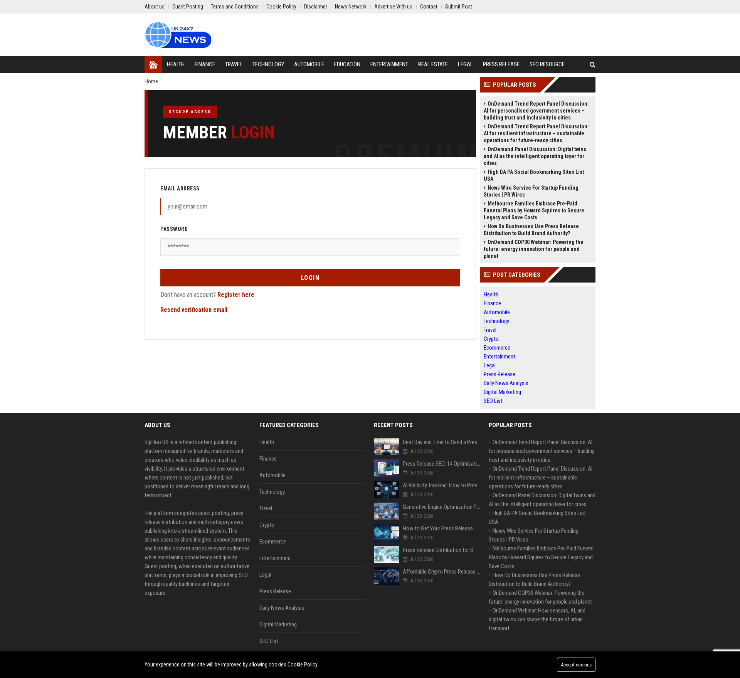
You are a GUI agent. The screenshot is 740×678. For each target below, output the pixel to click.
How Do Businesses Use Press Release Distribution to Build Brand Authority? (531, 229)
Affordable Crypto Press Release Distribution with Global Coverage (442, 571)
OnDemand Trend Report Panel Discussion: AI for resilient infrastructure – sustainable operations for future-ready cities (536, 133)
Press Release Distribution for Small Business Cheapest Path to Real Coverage (442, 550)
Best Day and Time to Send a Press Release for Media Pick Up (442, 442)
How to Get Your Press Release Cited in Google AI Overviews (442, 528)
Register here (235, 294)
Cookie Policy (303, 664)
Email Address (180, 188)
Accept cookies (576, 665)
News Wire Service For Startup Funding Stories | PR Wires (531, 191)
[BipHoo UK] (178, 34)
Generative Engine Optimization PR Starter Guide (442, 506)
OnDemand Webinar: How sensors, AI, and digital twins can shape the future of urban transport (537, 619)
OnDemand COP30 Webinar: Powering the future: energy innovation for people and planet (534, 249)
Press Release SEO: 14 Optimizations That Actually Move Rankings (442, 463)
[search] (592, 64)
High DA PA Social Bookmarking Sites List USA (534, 175)
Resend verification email (193, 309)
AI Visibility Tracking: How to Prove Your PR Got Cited (442, 485)
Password (174, 229)
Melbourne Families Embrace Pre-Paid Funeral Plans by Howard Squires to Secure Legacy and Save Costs (534, 210)
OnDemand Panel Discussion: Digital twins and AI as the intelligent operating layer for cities (535, 156)
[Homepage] (153, 64)
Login (310, 277)
